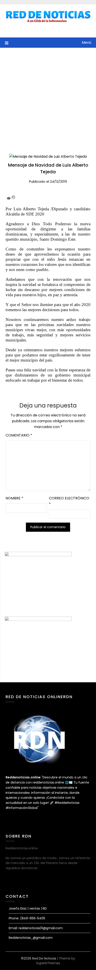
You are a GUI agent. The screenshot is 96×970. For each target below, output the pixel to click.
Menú (86, 42)
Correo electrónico (69, 501)
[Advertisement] (48, 98)
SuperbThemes (48, 963)
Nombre (14, 498)
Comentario (19, 435)
